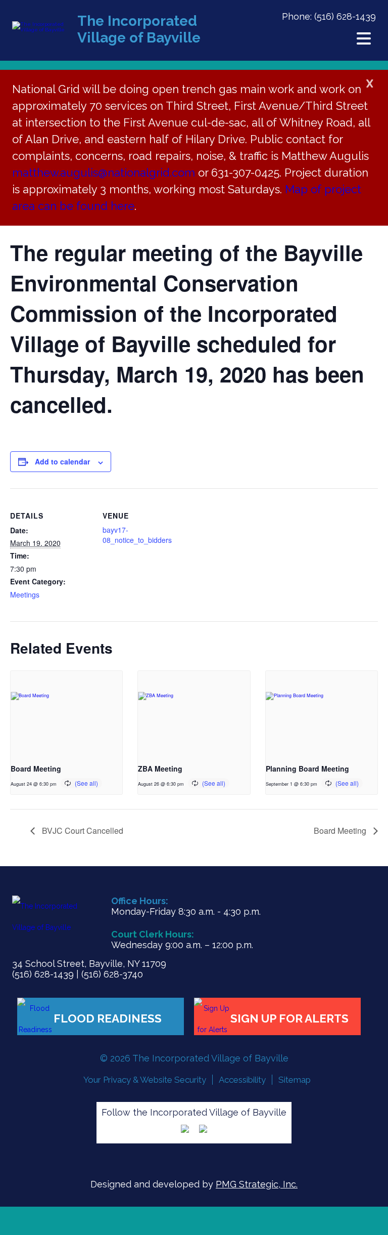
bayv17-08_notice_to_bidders (137, 535)
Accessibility (242, 1080)
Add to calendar (62, 461)
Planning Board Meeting (307, 768)
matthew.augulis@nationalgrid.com (105, 172)
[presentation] (66, 713)
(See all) (86, 783)
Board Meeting (36, 768)
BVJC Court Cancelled (81, 830)
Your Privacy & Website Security (144, 1080)
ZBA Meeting (160, 768)
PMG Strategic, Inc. (257, 1184)
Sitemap (294, 1080)
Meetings (24, 594)
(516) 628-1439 (345, 16)
